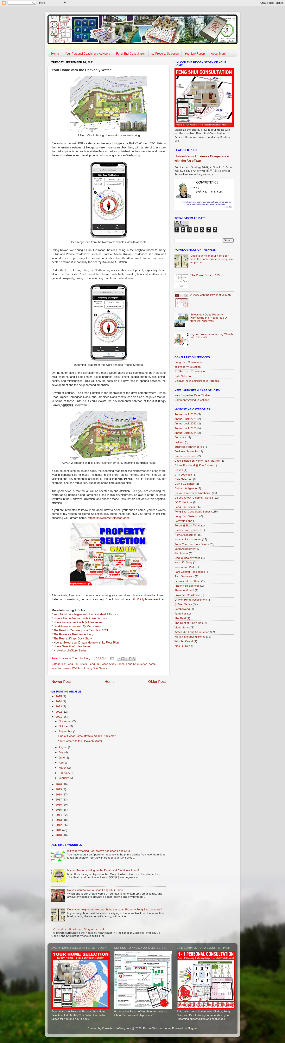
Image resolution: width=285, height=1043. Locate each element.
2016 (59, 804)
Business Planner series (189, 446)
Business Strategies (186, 451)
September (66, 731)
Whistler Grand (183, 641)
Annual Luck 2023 (185, 428)
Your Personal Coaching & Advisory (87, 53)
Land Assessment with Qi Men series (77, 626)
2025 (59, 696)
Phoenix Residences (187, 585)
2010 (59, 835)
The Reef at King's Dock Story (73, 638)
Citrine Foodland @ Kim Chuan (193, 465)
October (64, 726)
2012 (59, 825)
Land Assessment (185, 548)
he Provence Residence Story (74, 634)
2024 (59, 701)
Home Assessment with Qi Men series (78, 622)
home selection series (187, 539)
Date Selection (183, 376)
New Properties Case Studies (192, 395)
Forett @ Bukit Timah (187, 525)
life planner (181, 553)
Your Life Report (195, 53)
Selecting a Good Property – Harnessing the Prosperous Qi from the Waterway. (208, 317)
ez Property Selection (165, 53)
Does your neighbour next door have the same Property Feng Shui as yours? (114, 909)
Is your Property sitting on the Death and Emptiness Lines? (103, 870)
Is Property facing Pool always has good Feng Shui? (99, 850)
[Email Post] (112, 658)
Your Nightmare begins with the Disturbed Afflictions (86, 614)
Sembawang (182, 609)
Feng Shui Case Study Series (106, 663)
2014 (59, 814)
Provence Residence (187, 595)
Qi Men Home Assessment (190, 599)
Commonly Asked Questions (191, 400)
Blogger (192, 1028)
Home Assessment (185, 534)
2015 (59, 809)
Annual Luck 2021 (185, 418)
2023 (59, 706)
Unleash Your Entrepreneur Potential (196, 380)
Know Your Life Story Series (191, 544)
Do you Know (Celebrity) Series (193, 497)
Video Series (182, 627)
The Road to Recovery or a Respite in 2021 (81, 630)
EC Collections (183, 502)
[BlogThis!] (123, 659)
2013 (59, 819)
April (62, 762)
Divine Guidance (184, 483)
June (62, 757)
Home (55, 53)
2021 (59, 716)
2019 (59, 789)
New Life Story (183, 562)
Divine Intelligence (185, 488)
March (63, 767)
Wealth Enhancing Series (189, 636)
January (64, 777)
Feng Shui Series (136, 663)
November (65, 721)
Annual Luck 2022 (185, 423)
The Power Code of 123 (205, 275)
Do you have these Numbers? (192, 493)
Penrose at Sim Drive (187, 581)
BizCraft (179, 442)
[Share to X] (126, 659)
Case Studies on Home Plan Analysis (197, 460)
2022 (59, 711)
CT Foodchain (183, 474)
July (61, 752)
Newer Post (61, 682)
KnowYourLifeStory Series (70, 650)
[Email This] (119, 659)
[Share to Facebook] (130, 659)
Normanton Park (184, 567)
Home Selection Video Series (72, 646)
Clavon (178, 470)
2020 (59, 784)
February (65, 772)
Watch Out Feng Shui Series (89, 668)
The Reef (180, 618)
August (63, 747)
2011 (59, 830)
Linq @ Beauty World (187, 557)
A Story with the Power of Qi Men (210, 294)
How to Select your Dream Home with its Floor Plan (86, 642)
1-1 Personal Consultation (190, 371)
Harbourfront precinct (187, 530)
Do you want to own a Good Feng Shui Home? (95, 890)
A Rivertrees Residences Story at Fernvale (79, 929)
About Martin (219, 53)
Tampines (180, 613)
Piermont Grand (184, 590)
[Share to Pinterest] (134, 659)
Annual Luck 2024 (185, 432)
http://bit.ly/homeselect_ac (148, 599)
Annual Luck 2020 (185, 414)
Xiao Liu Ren (182, 645)
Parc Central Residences (189, 571)
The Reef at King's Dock (189, 622)
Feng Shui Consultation (130, 53)
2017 (59, 799)
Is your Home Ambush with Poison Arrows (80, 618)
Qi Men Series (183, 604)
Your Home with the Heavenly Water (80, 741)
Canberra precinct (185, 456)
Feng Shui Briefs (76, 663)
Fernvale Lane (183, 520)
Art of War (180, 437)
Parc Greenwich (184, 576)
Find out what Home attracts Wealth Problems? (87, 735)
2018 (59, 794)
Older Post (157, 682)
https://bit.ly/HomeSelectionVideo (109, 517)
